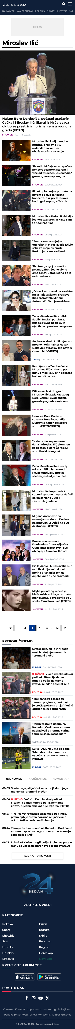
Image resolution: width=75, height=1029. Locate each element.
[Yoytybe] (40, 998)
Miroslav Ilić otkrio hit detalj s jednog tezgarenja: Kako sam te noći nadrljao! (52, 220)
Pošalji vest (65, 1009)
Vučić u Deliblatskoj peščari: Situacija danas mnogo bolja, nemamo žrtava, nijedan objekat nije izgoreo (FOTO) (52, 679)
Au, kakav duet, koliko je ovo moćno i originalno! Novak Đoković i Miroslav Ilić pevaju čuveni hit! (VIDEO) (52, 346)
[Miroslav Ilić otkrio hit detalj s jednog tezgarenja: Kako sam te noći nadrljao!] (16, 225)
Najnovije (8, 11)
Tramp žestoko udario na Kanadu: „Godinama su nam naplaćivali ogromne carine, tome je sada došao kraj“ (51, 729)
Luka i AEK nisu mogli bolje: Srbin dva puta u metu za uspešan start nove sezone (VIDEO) (51, 754)
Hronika (8, 947)
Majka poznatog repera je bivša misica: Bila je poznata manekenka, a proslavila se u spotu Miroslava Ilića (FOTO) (51, 596)
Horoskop (46, 953)
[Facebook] (26, 998)
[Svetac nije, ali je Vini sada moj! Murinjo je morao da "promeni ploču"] (16, 658)
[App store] (24, 976)
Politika (40, 11)
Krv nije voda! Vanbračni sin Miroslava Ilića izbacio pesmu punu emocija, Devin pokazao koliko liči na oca (52, 371)
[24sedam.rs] (14, 5)
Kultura (44, 930)
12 (57, 628)
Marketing (49, 1009)
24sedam (23, 1024)
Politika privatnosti (16, 1015)
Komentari (61, 779)
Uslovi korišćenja (40, 1015)
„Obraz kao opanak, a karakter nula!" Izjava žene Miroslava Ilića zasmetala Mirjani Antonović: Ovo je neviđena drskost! (52, 296)
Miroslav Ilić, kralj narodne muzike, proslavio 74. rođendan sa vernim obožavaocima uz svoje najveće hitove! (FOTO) (50, 146)
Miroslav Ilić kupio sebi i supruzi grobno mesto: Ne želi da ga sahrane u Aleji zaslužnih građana (52, 496)
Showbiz (62, 11)
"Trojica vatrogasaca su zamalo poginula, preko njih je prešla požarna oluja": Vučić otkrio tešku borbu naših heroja (52, 704)
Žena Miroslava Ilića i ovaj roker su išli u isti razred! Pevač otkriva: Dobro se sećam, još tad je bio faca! (49, 471)
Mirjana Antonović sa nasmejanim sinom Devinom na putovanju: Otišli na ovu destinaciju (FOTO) (52, 521)
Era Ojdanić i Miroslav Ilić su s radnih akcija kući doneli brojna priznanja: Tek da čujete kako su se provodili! (52, 571)
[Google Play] (49, 976)
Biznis (43, 924)
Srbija (43, 936)
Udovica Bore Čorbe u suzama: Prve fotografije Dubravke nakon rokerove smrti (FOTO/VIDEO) (49, 421)
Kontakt (20, 1009)
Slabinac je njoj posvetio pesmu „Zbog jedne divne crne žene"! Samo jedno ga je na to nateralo (51, 271)
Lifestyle (8, 959)
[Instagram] (33, 998)
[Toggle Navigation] (70, 3)
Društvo (8, 953)
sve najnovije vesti (37, 856)
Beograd (45, 941)
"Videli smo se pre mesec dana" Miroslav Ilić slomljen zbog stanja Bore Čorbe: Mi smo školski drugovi (51, 446)
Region (44, 947)
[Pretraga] (64, 4)
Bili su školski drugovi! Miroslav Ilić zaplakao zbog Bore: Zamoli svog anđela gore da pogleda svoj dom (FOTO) (50, 396)
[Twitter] (47, 998)
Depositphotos (61, 1015)
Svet (72, 11)
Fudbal (36, 667)
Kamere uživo (25, 11)
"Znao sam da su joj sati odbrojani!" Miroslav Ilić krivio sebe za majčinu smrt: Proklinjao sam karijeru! (52, 246)
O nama (8, 1009)
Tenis (35, 359)
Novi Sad (45, 959)
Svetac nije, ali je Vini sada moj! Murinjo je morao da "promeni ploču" (50, 652)
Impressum (34, 1009)
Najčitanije (37, 779)
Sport (50, 11)
